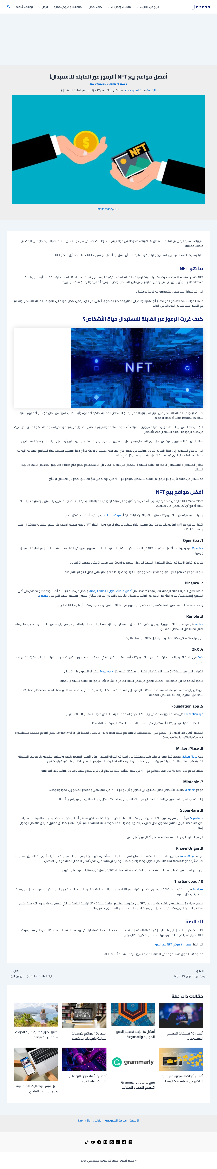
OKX (200, 657)
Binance (43, 595)
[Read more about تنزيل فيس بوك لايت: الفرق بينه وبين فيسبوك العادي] (36, 1063)
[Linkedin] (118, 1142)
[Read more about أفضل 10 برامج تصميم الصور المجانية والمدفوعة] (133, 1014)
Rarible (198, 624)
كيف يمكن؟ (94, 6)
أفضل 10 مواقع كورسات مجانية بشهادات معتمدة (89, 1035)
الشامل (97, 1120)
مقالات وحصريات (121, 6)
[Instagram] (130, 1142)
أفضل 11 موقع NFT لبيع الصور (173, 944)
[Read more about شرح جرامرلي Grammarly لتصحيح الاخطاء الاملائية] (133, 1062)
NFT (117, 208)
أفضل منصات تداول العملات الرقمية (110, 591)
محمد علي (200, 7)
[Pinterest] (105, 1142)
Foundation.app (193, 714)
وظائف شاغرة (24, 6)
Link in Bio (84, 1120)
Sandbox (198, 889)
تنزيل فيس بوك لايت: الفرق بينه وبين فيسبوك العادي (37, 1088)
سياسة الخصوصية (116, 1120)
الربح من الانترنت (149, 6)
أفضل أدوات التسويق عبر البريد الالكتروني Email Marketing (182, 1078)
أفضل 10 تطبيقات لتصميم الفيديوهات (185, 1035)
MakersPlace (189, 756)
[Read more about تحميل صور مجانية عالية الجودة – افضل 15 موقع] (36, 1014)
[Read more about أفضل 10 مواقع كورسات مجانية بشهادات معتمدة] (84, 1015)
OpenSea (197, 548)
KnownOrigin (187, 856)
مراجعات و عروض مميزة (68, 6)
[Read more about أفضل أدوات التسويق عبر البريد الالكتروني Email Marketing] (181, 1058)
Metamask (106, 671)
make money (105, 208)
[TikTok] (86, 1142)
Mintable (189, 790)
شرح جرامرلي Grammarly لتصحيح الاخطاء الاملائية (138, 1084)
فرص (45, 6)
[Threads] (112, 1142)
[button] (138, 7)
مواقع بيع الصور (111, 515)
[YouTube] (93, 1142)
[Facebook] (124, 1142)
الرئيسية (134, 1120)
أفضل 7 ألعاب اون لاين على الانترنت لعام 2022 (87, 1078)
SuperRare (196, 818)
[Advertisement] (108, 39)
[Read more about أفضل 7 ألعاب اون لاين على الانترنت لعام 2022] (84, 1058)
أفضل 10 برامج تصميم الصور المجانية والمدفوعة (135, 1034)
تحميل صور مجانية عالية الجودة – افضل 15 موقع (36, 1034)
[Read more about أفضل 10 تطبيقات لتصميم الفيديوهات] (181, 1015)
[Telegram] (99, 1142)
